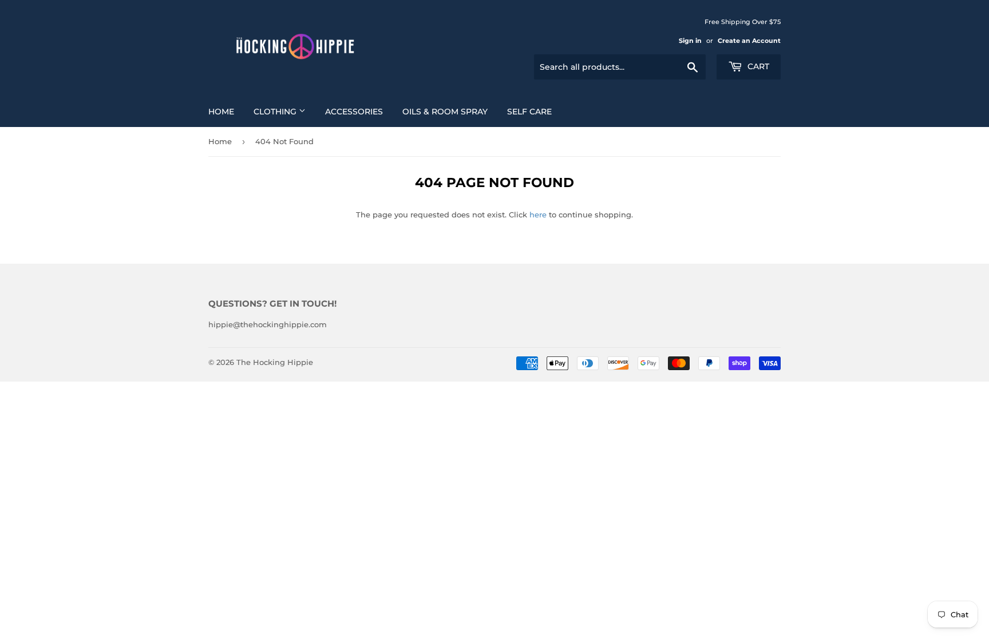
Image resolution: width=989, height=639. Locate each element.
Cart (757, 66)
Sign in (690, 41)
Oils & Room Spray (445, 111)
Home (221, 111)
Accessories (354, 111)
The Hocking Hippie (274, 362)
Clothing (276, 111)
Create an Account (749, 41)
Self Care (529, 111)
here (538, 214)
